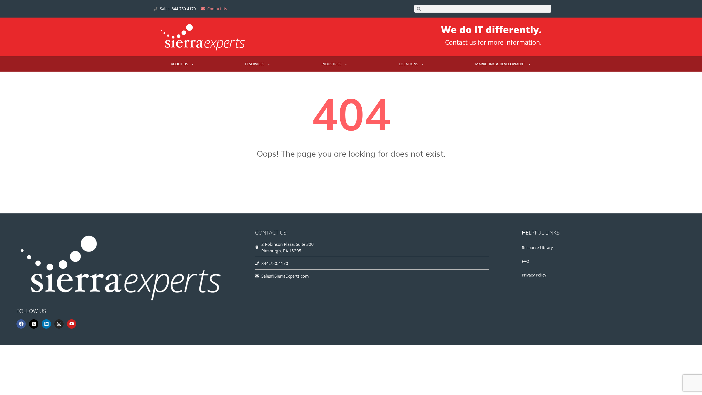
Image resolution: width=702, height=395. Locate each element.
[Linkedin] (46, 324)
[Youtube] (71, 324)
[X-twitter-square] (33, 324)
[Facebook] (21, 324)
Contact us (460, 42)
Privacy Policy (534, 275)
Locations (408, 63)
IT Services (254, 63)
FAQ (525, 261)
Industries (331, 63)
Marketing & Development (500, 63)
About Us (179, 63)
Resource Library (537, 247)
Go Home (351, 181)
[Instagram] (59, 324)
